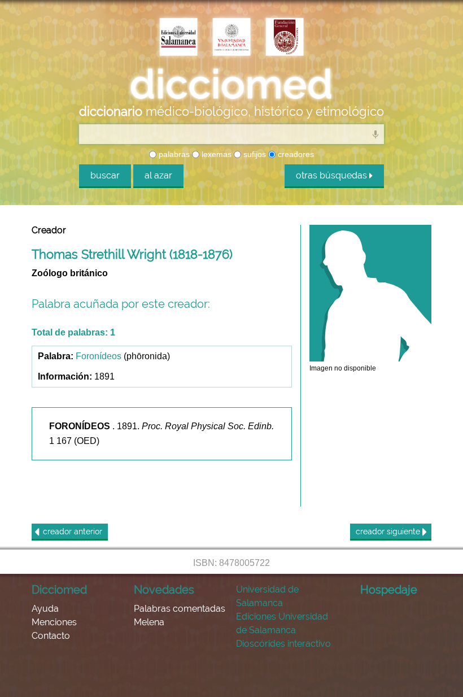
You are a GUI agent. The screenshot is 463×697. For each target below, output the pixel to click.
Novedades (164, 589)
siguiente (389, 531)
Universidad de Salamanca (267, 596)
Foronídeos (98, 356)
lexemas (215, 154)
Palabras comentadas (179, 608)
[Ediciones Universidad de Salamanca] (178, 37)
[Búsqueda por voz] (375, 134)
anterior (72, 531)
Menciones (54, 622)
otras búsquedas (332, 175)
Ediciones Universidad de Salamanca (282, 623)
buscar (105, 175)
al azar (158, 175)
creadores (295, 154)
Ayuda (45, 608)
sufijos (253, 154)
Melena (149, 622)
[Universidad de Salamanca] (231, 37)
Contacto (51, 635)
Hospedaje (388, 589)
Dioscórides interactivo (283, 643)
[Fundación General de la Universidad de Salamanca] (284, 37)
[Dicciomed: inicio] (231, 84)
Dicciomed (59, 589)
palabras (173, 154)
